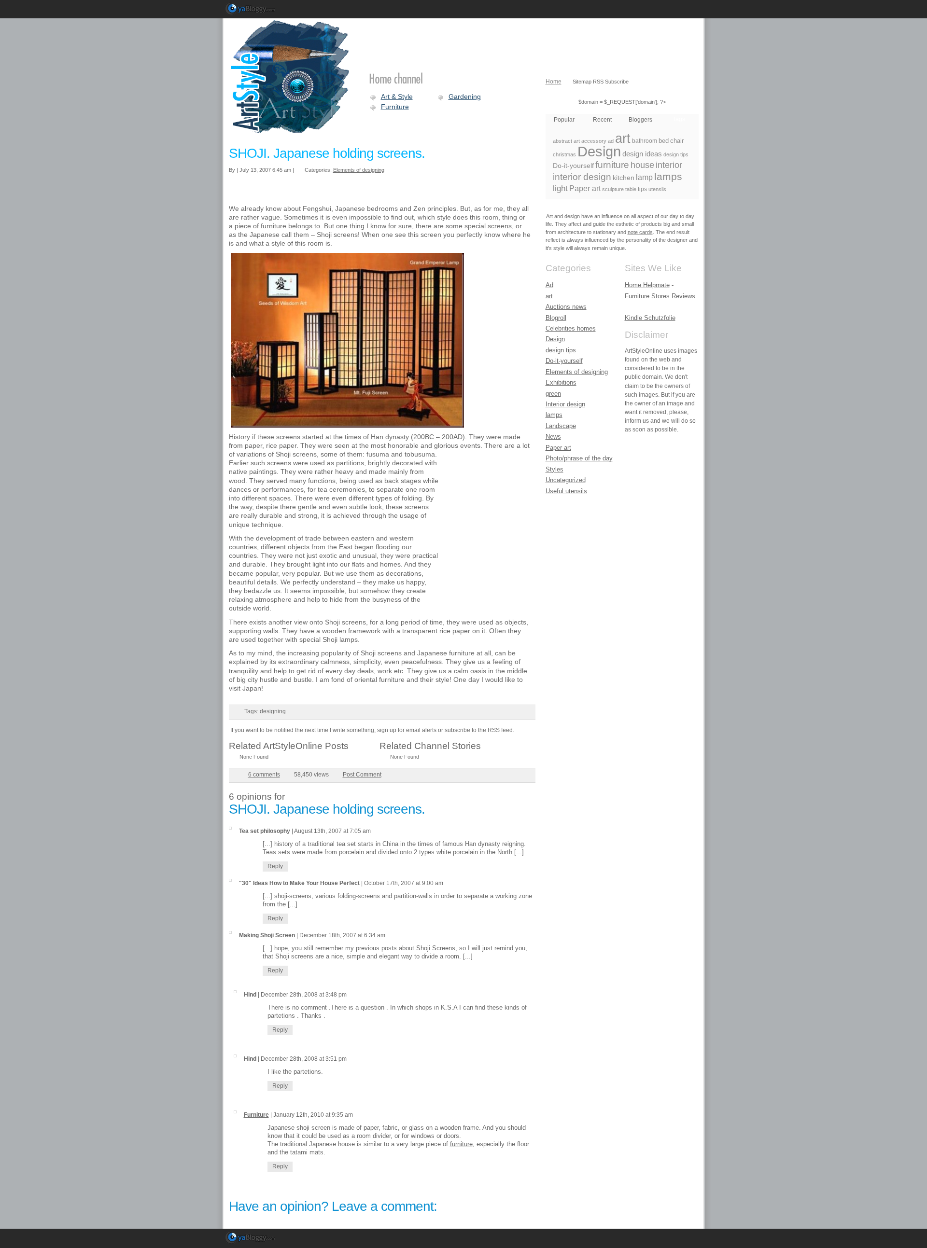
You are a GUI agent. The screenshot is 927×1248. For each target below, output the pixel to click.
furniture (461, 1144)
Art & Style (397, 96)
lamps (668, 176)
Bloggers (640, 119)
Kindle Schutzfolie (650, 317)
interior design (582, 176)
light (560, 188)
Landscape (561, 426)
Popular (564, 119)
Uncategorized (566, 480)
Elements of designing (358, 170)
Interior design (565, 404)
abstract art (566, 141)
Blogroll (556, 317)
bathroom (644, 141)
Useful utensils (566, 491)
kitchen (623, 177)
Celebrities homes (571, 328)
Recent (602, 119)
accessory (593, 141)
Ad (549, 285)
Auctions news (566, 306)
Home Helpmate (647, 285)
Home (554, 81)
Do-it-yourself (573, 165)
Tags (679, 119)
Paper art (585, 188)
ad (611, 141)
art (623, 138)
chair (677, 141)
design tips (675, 154)
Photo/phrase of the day (579, 458)
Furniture (395, 107)
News (553, 436)
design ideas (642, 154)
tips (642, 189)
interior (669, 165)
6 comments (264, 774)
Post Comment (362, 774)
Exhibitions (561, 382)
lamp (644, 177)
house (642, 165)
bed (664, 141)
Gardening (465, 96)
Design (599, 151)
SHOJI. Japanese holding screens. (327, 153)
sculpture (613, 189)
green (553, 393)
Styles (554, 469)
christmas (564, 154)
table (630, 189)
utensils (657, 189)
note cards (640, 232)
